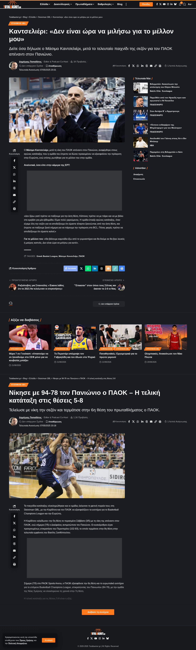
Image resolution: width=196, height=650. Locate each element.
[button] (48, 640)
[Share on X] (133, 66)
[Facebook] (157, 4)
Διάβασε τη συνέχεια (98, 612)
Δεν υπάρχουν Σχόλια (32, 66)
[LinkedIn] (171, 4)
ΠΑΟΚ (82, 256)
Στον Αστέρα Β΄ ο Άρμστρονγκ (164, 111)
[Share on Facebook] (129, 66)
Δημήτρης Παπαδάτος (30, 61)
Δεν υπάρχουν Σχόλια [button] (110, 304)
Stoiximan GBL (18, 23)
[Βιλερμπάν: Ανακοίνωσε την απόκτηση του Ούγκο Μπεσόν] (140, 88)
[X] (160, 4)
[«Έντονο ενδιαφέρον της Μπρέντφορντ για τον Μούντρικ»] (140, 128)
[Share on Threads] (147, 66)
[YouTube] (164, 4)
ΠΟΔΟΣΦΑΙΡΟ (156, 105)
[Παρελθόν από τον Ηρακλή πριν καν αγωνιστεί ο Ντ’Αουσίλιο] (140, 101)
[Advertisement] (74, 191)
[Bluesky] (175, 4)
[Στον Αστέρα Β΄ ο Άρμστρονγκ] (140, 115)
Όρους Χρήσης (26, 640)
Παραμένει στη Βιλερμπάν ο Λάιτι (166, 152)
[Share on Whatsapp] (138, 66)
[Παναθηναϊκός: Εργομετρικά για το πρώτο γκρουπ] (120, 337)
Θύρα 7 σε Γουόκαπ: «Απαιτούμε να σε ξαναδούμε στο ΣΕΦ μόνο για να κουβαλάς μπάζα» (28, 356)
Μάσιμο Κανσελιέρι (68, 256)
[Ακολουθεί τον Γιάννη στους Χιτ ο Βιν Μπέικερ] (140, 142)
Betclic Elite (155, 91)
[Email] (151, 66)
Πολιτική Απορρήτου (17, 643)
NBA (152, 145)
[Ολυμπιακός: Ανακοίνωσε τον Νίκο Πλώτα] (166, 337)
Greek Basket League (47, 256)
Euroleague (167, 91)
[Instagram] (168, 4)
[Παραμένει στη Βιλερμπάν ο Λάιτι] (140, 156)
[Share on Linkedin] (142, 66)
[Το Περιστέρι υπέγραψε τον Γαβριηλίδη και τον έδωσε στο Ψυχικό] (75, 337)
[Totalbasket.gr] (12, 4)
